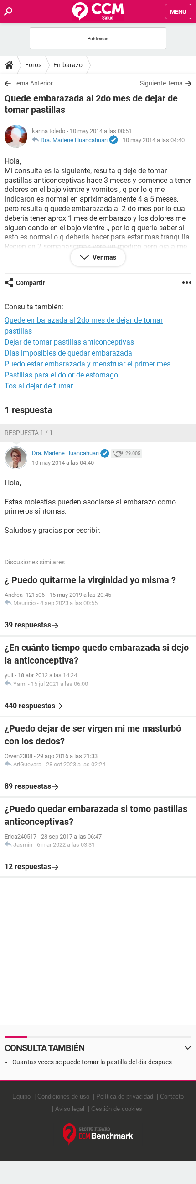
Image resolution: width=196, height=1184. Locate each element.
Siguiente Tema (161, 83)
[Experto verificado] (113, 140)
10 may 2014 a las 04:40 (154, 140)
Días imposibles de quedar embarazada (68, 353)
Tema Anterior (33, 83)
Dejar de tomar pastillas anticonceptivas (69, 342)
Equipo (21, 1096)
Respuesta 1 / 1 (29, 432)
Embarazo (68, 65)
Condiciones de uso (63, 1096)
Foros (33, 65)
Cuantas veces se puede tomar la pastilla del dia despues (92, 1062)
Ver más (103, 257)
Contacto (172, 1096)
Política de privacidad (124, 1096)
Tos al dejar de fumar (39, 386)
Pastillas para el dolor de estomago (61, 375)
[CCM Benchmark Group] (98, 1134)
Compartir (30, 283)
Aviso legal (69, 1108)
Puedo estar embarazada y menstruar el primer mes (87, 364)
